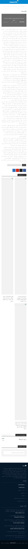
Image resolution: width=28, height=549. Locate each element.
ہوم (25, 6)
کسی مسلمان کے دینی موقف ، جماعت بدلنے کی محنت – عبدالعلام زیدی (8, 299)
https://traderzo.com (19, 512)
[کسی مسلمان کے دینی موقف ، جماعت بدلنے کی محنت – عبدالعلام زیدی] (7, 236)
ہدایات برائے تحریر (19, 498)
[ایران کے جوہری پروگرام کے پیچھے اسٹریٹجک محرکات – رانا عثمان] (20, 236)
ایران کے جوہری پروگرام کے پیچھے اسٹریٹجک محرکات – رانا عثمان (21, 299)
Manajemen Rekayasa (19, 517)
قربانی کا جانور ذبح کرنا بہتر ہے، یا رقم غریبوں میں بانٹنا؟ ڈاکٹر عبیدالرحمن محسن (20, 425)
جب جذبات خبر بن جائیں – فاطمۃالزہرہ (14, 535)
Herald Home (21, 487)
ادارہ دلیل (21, 490)
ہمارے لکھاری (20, 501)
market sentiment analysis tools (17, 528)
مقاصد (22, 495)
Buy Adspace (21, 484)
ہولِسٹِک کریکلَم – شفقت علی (17, 515)
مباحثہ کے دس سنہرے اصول (14, 165)
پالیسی (22, 492)
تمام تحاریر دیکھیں (7, 434)
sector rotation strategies (18, 522)
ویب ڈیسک (6, 22)
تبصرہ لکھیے (14, 22)
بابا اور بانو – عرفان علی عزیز (16, 531)
